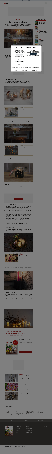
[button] (33, 54)
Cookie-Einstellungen (35, 70)
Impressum (16, 70)
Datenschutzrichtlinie (25, 70)
